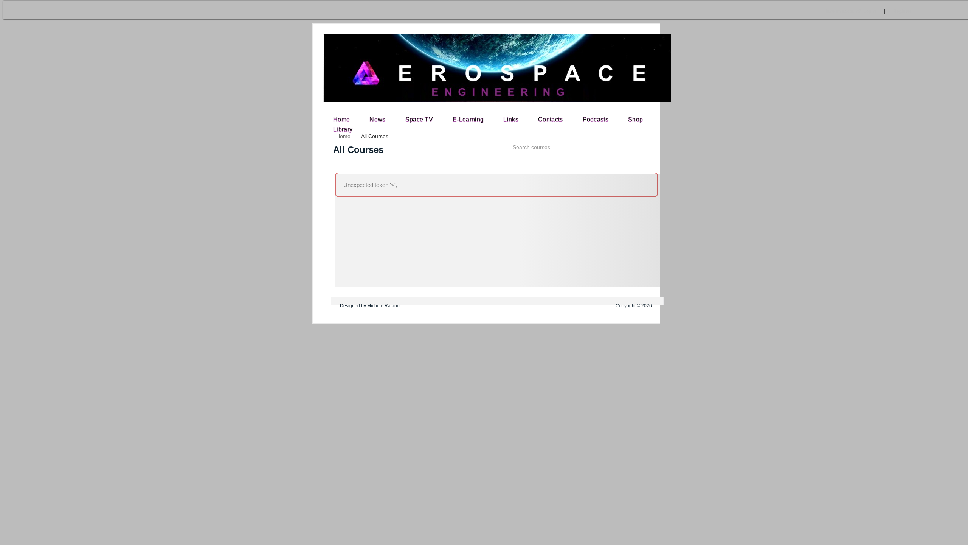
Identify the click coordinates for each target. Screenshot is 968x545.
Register (902, 11)
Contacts (550, 119)
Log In (850, 11)
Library (342, 129)
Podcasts (596, 119)
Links (510, 119)
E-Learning (468, 119)
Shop (635, 119)
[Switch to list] (656, 150)
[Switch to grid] (643, 150)
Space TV (419, 119)
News (377, 119)
